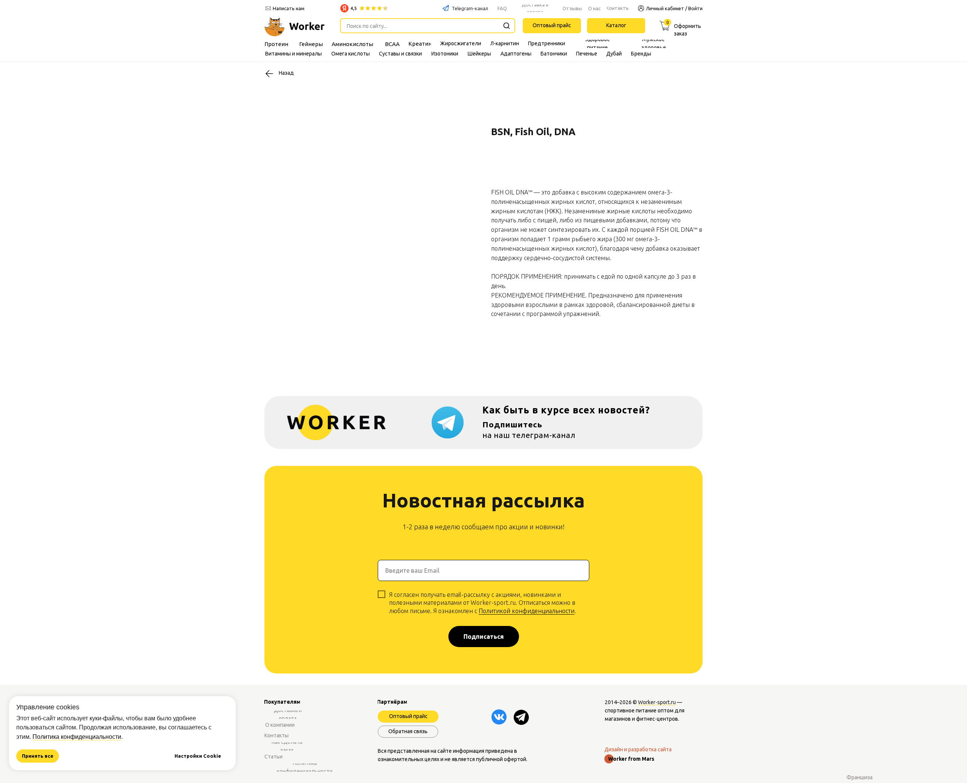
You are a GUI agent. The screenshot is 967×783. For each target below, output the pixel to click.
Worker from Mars (631, 759)
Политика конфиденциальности (76, 737)
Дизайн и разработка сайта (638, 749)
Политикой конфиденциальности (527, 610)
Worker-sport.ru (657, 702)
